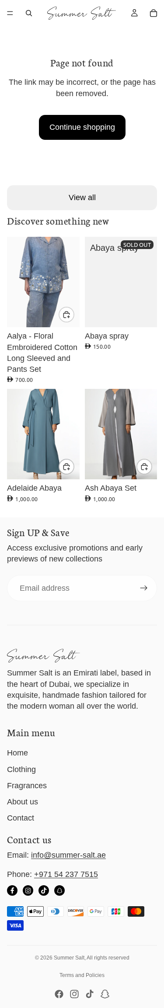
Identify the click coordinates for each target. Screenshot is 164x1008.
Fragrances (27, 785)
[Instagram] (28, 890)
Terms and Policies (82, 975)
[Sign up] (144, 588)
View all (82, 197)
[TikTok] (43, 890)
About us (22, 801)
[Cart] (153, 13)
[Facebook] (12, 890)
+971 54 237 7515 (66, 874)
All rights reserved (108, 958)
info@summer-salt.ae (68, 855)
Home (17, 752)
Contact (20, 818)
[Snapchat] (59, 890)
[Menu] (10, 13)
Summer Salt (69, 958)
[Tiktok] (89, 994)
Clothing (21, 769)
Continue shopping (82, 127)
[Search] (28, 13)
